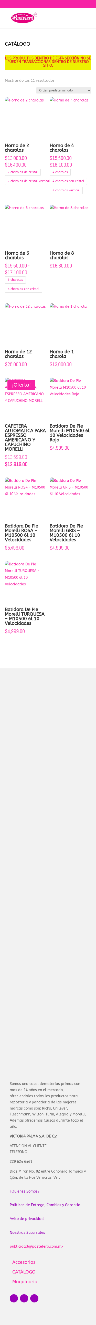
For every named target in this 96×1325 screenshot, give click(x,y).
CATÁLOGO (48, 1272)
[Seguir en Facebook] (14, 1298)
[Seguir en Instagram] (24, 1298)
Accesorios (48, 1262)
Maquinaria (48, 1282)
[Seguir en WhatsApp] (34, 1298)
